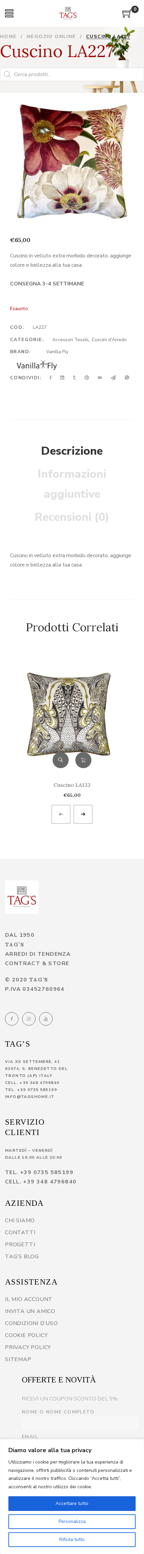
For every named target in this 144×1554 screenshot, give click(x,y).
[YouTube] (46, 1019)
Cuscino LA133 (72, 785)
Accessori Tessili (70, 340)
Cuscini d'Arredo (109, 340)
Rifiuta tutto (72, 1539)
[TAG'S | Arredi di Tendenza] (22, 897)
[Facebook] (11, 1019)
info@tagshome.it (29, 1096)
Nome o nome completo (58, 1412)
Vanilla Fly (57, 352)
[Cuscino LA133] (72, 713)
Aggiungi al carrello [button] (83, 760)
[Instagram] (28, 1019)
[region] (72, 1496)
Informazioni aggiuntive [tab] (72, 484)
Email (30, 1436)
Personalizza (72, 1521)
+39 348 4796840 (39, 1082)
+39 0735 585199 (37, 1089)
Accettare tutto (72, 1503)
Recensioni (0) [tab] (72, 517)
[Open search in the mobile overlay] (72, 74)
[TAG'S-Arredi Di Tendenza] (68, 13)
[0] (127, 16)
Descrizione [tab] (72, 451)
